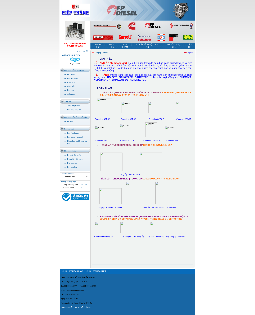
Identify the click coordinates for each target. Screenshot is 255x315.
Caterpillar (71, 86)
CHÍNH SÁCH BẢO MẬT (96, 271)
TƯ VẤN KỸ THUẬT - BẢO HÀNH (147, 45)
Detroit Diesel (72, 78)
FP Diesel (71, 74)
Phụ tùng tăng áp (74, 110)
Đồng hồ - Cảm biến (75, 159)
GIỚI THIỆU (111, 45)
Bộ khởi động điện (74, 155)
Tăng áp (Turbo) (73, 106)
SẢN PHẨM (125, 45)
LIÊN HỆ (190, 45)
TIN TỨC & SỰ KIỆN (173, 45)
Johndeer (71, 94)
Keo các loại (72, 167)
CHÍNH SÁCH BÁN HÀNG (72, 271)
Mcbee (70, 121)
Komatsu (70, 90)
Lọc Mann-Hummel (75, 137)
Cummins (71, 82)
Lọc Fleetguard (73, 133)
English (190, 53)
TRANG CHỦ (97, 45)
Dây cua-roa (72, 163)
